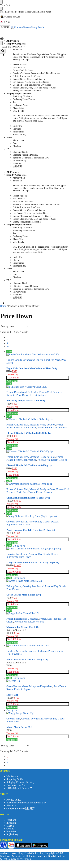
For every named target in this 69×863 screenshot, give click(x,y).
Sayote (27, 689)
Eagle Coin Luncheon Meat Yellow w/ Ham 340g (31, 368)
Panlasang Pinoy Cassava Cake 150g (25, 400)
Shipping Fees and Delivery (20, 782)
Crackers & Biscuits (16, 651)
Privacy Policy (13, 799)
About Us (11, 805)
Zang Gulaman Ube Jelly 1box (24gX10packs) (30, 530)
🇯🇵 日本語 (5, 22)
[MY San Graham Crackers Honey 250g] (37, 645)
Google (10, 828)
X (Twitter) (12, 834)
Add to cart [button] (12, 381)
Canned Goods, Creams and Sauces (24, 360)
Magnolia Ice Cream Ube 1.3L (22, 627)
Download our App (16, 785)
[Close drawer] (1, 9)
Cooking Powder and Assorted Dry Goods (28, 521)
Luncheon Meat (52, 360)
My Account (12, 776)
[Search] (2, 51)
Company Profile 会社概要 (20, 808)
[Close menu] (1, 2)
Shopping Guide (14, 779)
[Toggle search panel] (1, 43)
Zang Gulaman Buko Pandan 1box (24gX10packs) (32, 562)
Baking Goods (13, 586)
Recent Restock (38, 395)
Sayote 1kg (12, 694)
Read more (11, 575)
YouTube (11, 831)
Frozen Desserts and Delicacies (22, 392)
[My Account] (2, 39)
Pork (19, 492)
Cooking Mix (13, 718)
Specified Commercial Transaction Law (26, 802)
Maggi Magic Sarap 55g (19, 727)
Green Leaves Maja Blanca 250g (23, 594)
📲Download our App (10, 17)
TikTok (10, 825)
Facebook (11, 820)
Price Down (22, 395)
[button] (2, 55)
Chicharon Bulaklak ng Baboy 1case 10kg (28, 497)
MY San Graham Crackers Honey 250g (27, 659)
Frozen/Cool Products (50, 392)
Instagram (11, 822)
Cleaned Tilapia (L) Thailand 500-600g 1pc (29, 433)
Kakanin (10, 395)
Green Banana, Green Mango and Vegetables (29, 686)
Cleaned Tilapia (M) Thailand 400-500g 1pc (29, 465)
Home (3, 306)
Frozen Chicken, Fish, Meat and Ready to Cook (30, 424)
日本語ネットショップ (19, 788)
